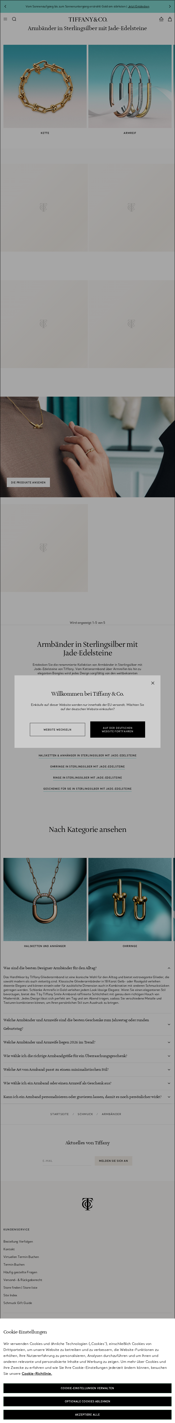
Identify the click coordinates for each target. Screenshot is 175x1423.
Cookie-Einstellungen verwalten (87, 1388)
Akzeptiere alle (87, 1414)
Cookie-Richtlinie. (37, 1373)
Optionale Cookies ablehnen (87, 1401)
